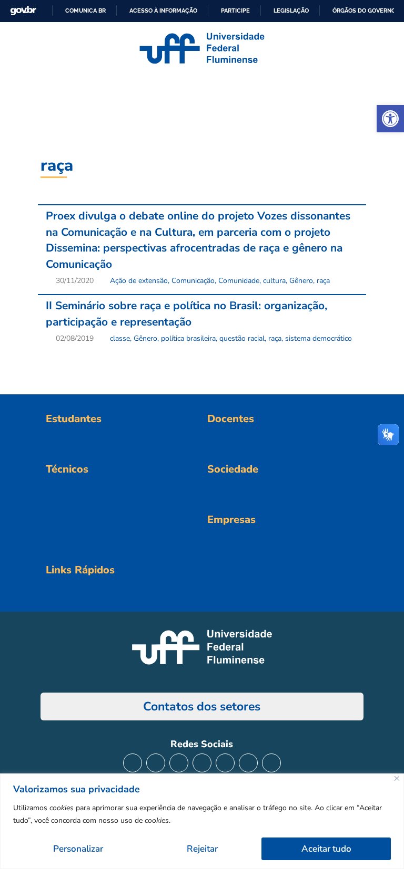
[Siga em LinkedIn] (202, 762)
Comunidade (238, 281)
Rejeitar (202, 849)
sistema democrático (318, 338)
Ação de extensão (139, 281)
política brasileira (188, 338)
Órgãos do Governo (364, 10)
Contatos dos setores (201, 706)
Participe (235, 10)
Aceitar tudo (326, 849)
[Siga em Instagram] (132, 762)
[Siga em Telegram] (271, 762)
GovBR (23, 11)
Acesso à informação (163, 10)
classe (120, 338)
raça (323, 281)
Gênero (301, 281)
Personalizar (78, 849)
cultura (274, 281)
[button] (390, 118)
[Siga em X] (178, 762)
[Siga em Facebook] (155, 762)
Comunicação (193, 281)
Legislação (291, 10)
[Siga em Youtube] (225, 762)
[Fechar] (397, 778)
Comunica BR (85, 10)
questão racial (242, 338)
